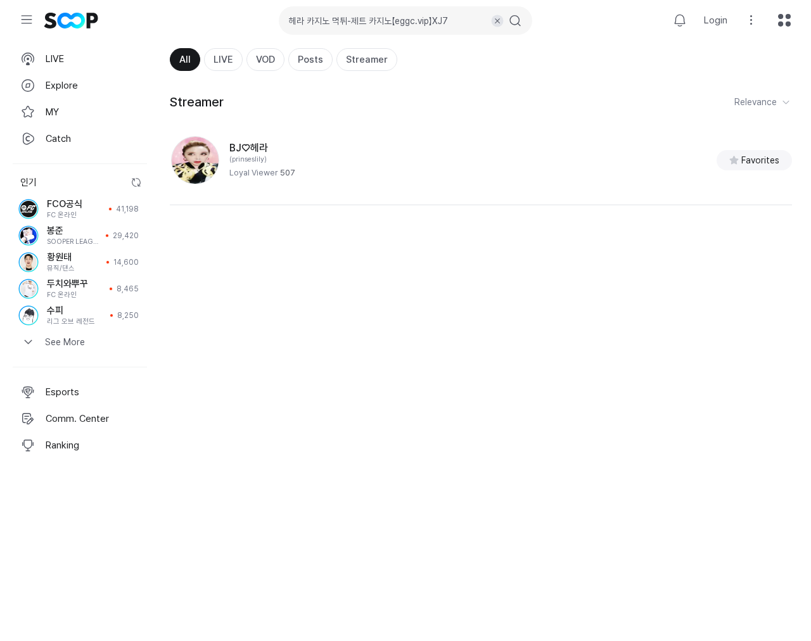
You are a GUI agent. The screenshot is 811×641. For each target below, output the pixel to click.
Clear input (497, 21)
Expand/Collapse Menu (26, 19)
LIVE (223, 59)
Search (515, 21)
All (185, 59)
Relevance (755, 102)
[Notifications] (680, 20)
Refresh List (136, 182)
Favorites (760, 160)
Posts (310, 59)
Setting (751, 20)
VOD (265, 59)
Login (715, 20)
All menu (784, 20)
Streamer (367, 59)
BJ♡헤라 (248, 148)
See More (65, 342)
